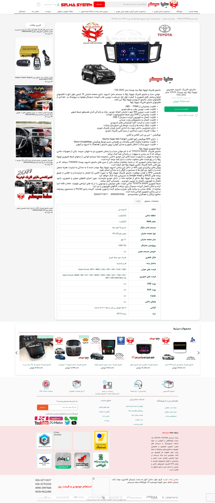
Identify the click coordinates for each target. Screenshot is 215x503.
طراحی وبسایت (138, 424)
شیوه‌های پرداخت (170, 416)
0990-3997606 (43, 488)
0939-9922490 (43, 492)
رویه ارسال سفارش (170, 412)
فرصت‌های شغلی (104, 407)
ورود (55, 5)
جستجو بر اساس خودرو (162, 11)
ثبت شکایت (139, 420)
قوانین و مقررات (104, 412)
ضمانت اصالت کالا (137, 415)
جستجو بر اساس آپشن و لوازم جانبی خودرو (131, 11)
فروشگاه (179, 11)
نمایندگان (22, 11)
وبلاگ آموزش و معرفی (65, 11)
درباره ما (48, 11)
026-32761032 (43, 484)
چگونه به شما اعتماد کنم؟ (134, 406)
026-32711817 (43, 480)
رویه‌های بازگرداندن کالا (136, 411)
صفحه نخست (193, 11)
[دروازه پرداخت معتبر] (101, 449)
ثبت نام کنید (48, 5)
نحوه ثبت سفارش (170, 408)
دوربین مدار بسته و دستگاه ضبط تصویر (94, 11)
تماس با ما (35, 11)
